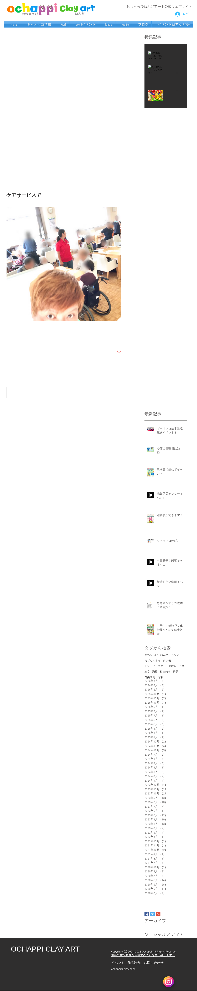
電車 (160, 677)
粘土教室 (165, 672)
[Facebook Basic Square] (146, 914)
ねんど (164, 655)
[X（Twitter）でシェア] (18, 340)
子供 (181, 666)
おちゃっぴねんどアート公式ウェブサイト (159, 7)
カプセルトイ (152, 660)
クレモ (167, 660)
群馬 (175, 672)
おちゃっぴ (151, 655)
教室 (147, 672)
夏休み (172, 666)
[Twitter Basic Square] (152, 914)
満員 (155, 672)
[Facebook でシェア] (8, 340)
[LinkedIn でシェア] (27, 340)
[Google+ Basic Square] (158, 914)
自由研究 (149, 677)
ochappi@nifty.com (123, 969)
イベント (176, 655)
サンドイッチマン (155, 666)
